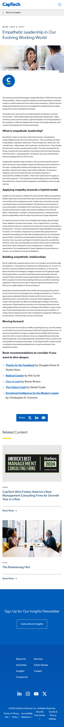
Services (38, 659)
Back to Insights (13, 12)
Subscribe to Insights (32, 624)
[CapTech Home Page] (11, 4)
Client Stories (41, 665)
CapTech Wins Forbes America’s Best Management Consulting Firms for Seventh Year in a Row (30, 495)
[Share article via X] (30, 418)
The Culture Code (16, 387)
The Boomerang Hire (16, 567)
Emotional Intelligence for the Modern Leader (32, 393)
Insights (20, 671)
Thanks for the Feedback (20, 365)
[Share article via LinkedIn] (37, 418)
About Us (21, 659)
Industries (21, 665)
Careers (38, 671)
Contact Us (22, 677)
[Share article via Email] (43, 418)
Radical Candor (15, 376)
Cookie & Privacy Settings (53, 715)
